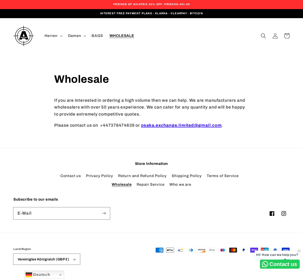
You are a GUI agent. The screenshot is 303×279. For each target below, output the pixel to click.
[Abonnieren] (104, 213)
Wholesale (122, 184)
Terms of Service (222, 176)
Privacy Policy (99, 176)
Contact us (70, 176)
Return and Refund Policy (142, 176)
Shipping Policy (187, 176)
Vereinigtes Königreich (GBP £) (43, 259)
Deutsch (41, 274)
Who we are (180, 184)
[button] (263, 36)
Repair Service (150, 184)
